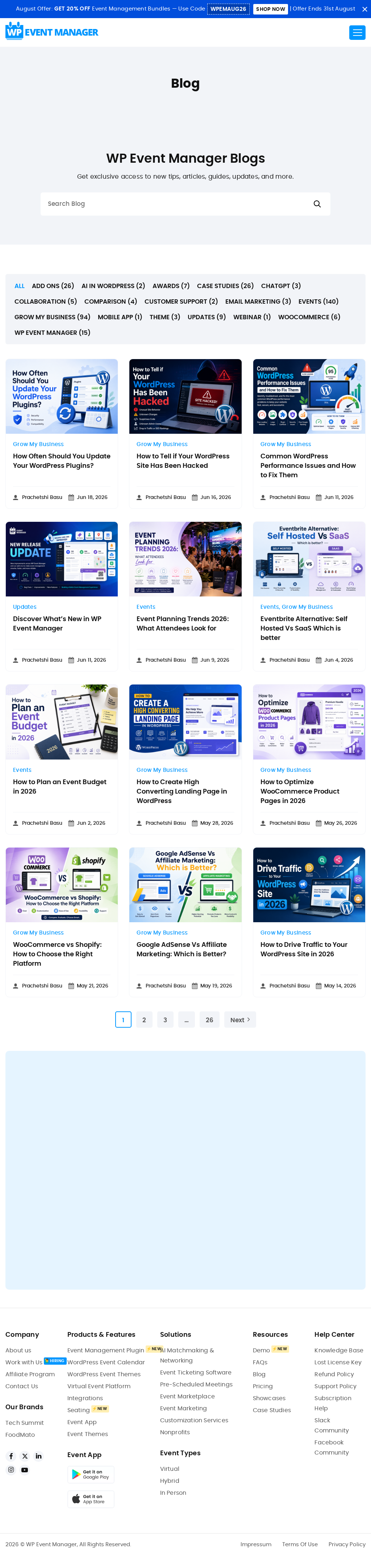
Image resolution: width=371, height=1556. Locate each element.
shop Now (270, 9)
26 (209, 1020)
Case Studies (272, 1410)
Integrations (85, 1398)
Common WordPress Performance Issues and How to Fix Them (308, 466)
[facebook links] (10, 1456)
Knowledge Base (338, 1350)
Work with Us (23, 1362)
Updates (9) (207, 317)
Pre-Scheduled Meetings (196, 1384)
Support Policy (335, 1386)
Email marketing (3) (258, 302)
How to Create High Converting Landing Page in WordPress (182, 791)
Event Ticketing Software (196, 1373)
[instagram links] (10, 1470)
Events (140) (319, 302)
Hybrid (169, 1481)
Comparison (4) (110, 302)
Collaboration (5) (45, 302)
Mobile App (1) (120, 317)
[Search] (317, 204)
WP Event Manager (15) (52, 333)
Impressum (256, 1544)
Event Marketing (183, 1408)
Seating (78, 1410)
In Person (173, 1493)
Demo (261, 1350)
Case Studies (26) (225, 286)
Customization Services (194, 1420)
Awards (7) (171, 286)
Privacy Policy (347, 1544)
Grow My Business (38, 444)
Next (237, 1020)
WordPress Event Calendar (106, 1362)
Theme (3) (165, 317)
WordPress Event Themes (104, 1374)
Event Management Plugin (106, 1350)
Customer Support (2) (181, 302)
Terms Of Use (300, 1544)
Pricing (263, 1386)
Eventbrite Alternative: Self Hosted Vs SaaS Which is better (303, 628)
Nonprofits (175, 1432)
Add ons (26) (53, 286)
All (19, 286)
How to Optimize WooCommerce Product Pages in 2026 (299, 791)
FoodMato (20, 1435)
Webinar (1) (252, 317)
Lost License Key (338, 1362)
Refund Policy (334, 1374)
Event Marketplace (187, 1396)
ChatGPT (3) (281, 286)
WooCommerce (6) (309, 317)
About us (18, 1350)
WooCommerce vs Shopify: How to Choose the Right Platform (57, 954)
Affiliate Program (30, 1374)
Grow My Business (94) (52, 317)
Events (146, 607)
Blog (259, 1374)
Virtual (169, 1469)
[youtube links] (24, 1470)
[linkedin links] (38, 1456)
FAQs (260, 1362)
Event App (82, 1422)
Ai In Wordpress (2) (113, 286)
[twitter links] (24, 1456)
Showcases (269, 1398)
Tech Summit (24, 1423)
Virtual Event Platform (98, 1386)
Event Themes (87, 1434)
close (364, 9)
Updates (25, 607)
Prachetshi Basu (42, 497)
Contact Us (21, 1386)
